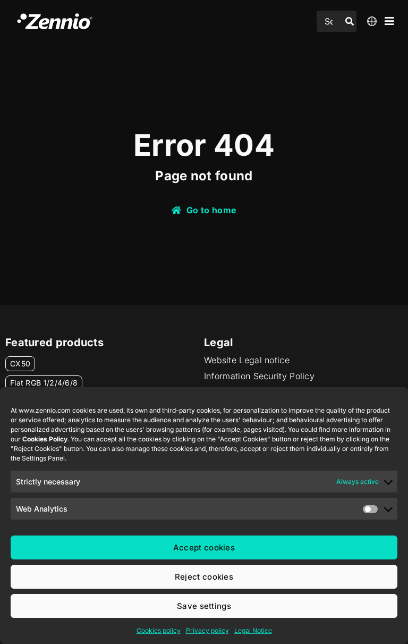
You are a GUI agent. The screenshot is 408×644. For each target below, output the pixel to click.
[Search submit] (350, 21)
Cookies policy (159, 630)
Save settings (204, 606)
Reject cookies (204, 577)
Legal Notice (253, 630)
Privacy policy (207, 630)
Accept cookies (204, 547)
